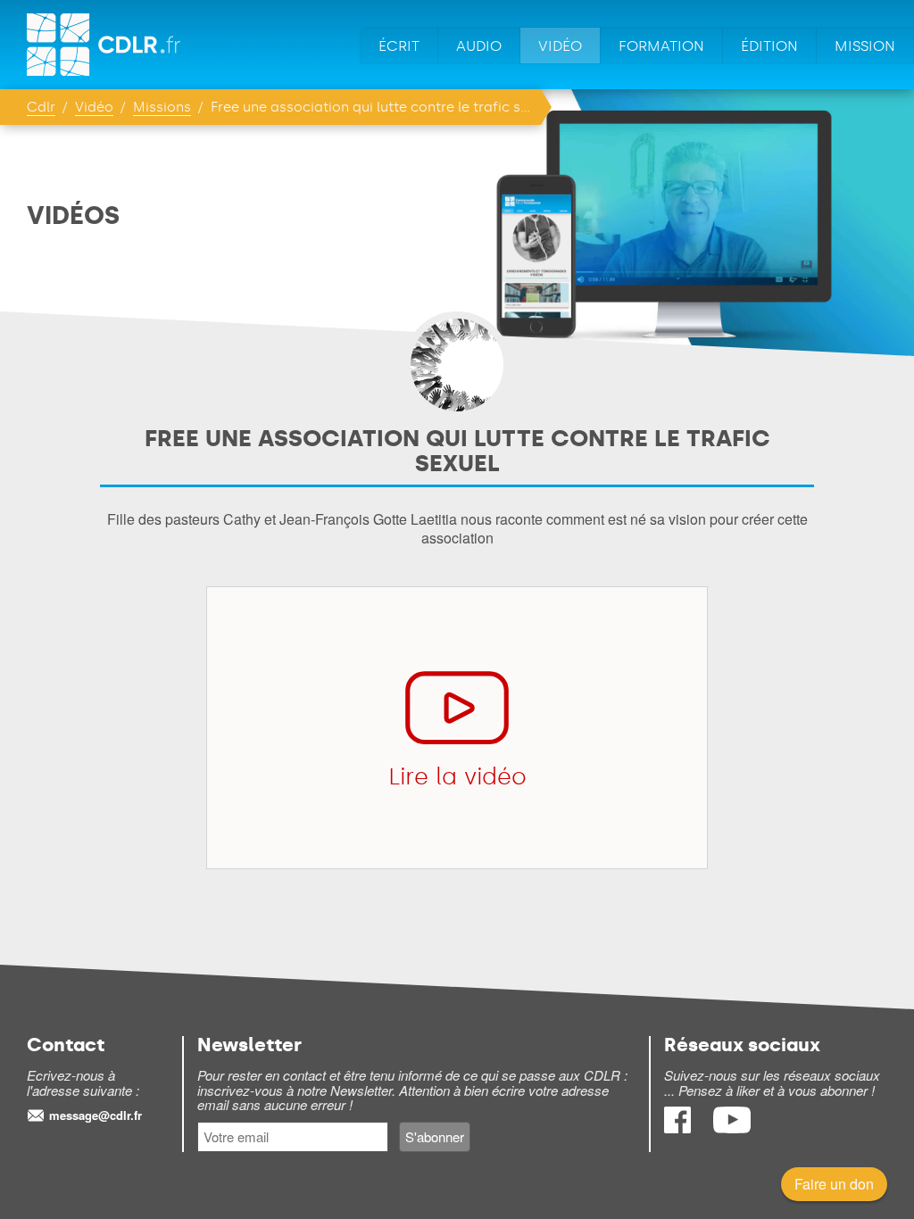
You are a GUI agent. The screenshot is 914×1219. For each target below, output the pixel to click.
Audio (479, 45)
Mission (865, 45)
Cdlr (41, 107)
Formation (661, 45)
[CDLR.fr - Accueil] (105, 44)
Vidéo (560, 45)
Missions (162, 107)
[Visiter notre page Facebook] (679, 1127)
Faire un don (834, 1183)
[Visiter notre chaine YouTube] (732, 1127)
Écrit (399, 45)
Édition (769, 45)
